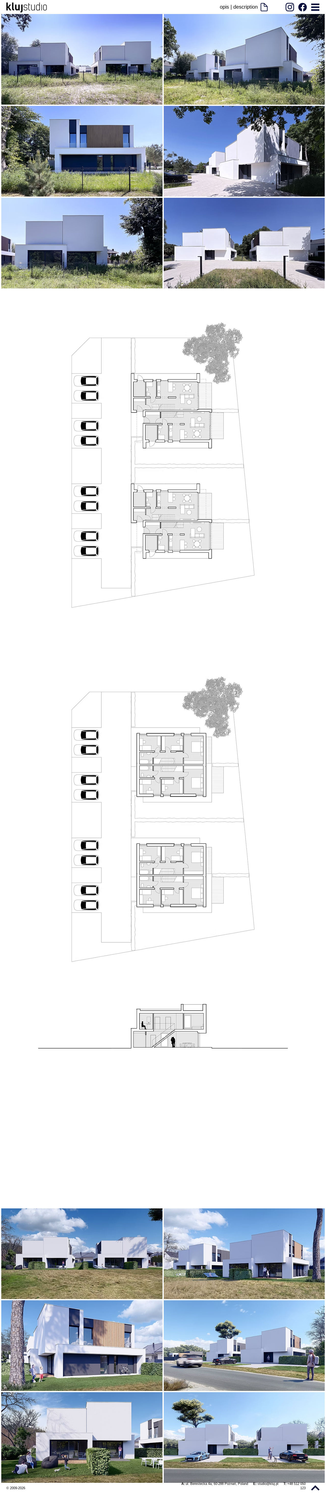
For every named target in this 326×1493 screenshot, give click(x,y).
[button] (315, 7)
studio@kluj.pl (268, 1484)
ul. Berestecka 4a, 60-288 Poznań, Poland (217, 1484)
